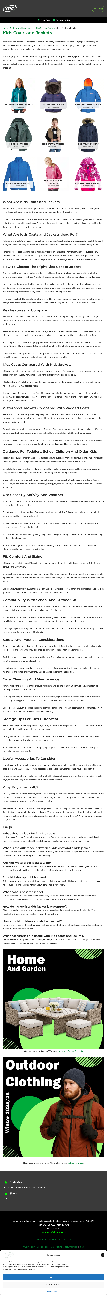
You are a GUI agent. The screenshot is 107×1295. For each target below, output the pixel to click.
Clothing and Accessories (21, 28)
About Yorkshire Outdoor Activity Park (53, 1239)
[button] (102, 1255)
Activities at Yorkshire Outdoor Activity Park (24, 1187)
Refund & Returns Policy (67, 1247)
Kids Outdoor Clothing (45, 28)
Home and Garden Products (70, 1051)
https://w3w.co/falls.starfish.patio (53, 1232)
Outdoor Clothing (75, 1163)
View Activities (63, 20)
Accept (53, 1277)
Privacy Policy (28, 1247)
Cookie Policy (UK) (45, 1247)
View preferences (54, 1284)
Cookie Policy (52, 1291)
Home (5, 28)
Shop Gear (45, 20)
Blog (81, 1247)
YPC (6, 1198)
